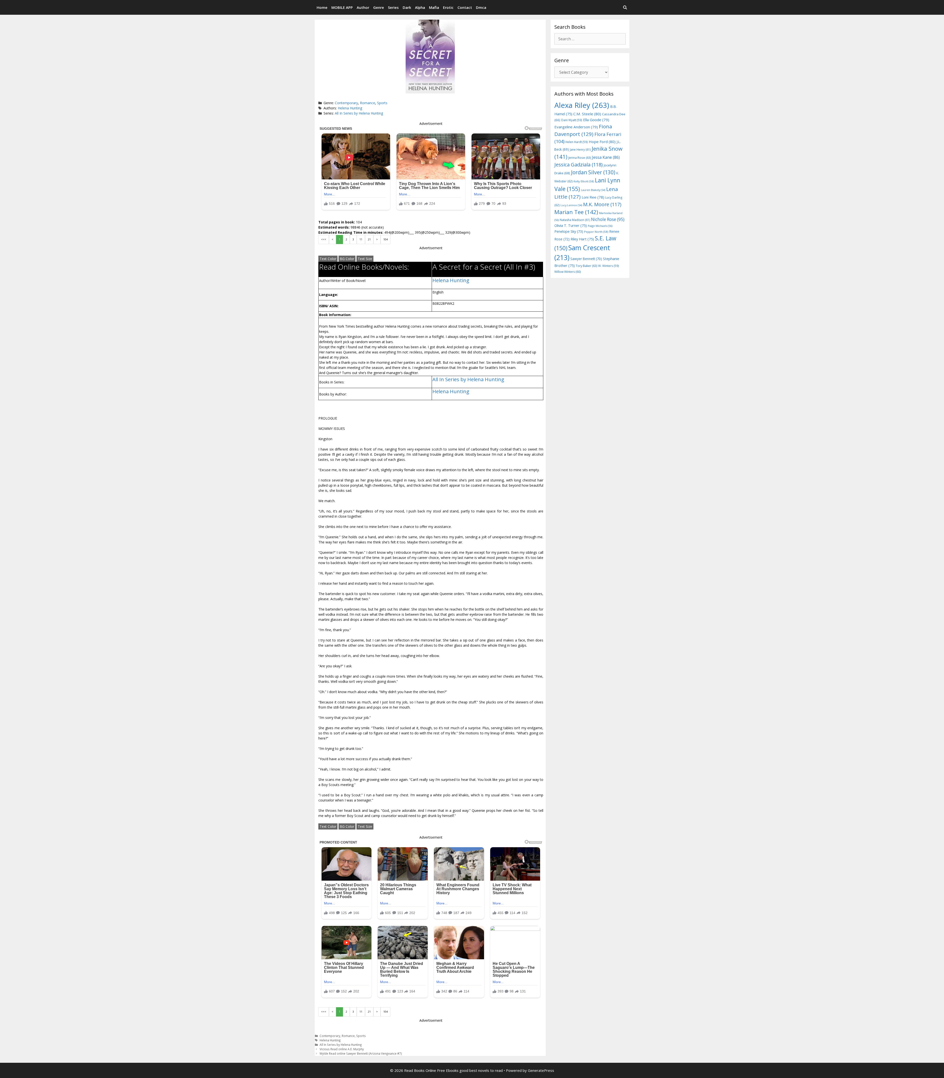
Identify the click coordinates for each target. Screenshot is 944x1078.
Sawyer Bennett (586, 258)
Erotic (448, 7)
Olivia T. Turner (570, 225)
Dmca (481, 7)
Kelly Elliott (584, 181)
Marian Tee (576, 212)
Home (322, 7)
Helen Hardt (576, 142)
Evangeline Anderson (576, 126)
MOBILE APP (342, 7)
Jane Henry (580, 149)
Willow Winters (567, 272)
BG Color (347, 258)
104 (385, 239)
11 (360, 239)
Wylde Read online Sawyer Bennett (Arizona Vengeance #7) (361, 1053)
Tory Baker (586, 266)
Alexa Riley (581, 105)
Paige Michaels (600, 226)
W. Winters (608, 266)
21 (369, 239)
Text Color (328, 258)
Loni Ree (593, 197)
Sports (382, 103)
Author (363, 7)
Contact (464, 7)
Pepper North (596, 231)
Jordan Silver (593, 172)
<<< (323, 239)
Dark (407, 7)
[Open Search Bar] (625, 7)
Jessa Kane (606, 157)
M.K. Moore (602, 204)
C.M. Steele (587, 113)
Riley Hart (582, 239)
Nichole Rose (607, 219)
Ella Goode (596, 119)
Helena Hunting (350, 108)
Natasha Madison (575, 220)
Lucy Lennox (571, 205)
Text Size (365, 258)
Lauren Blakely (593, 190)
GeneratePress (541, 1070)
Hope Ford (602, 141)
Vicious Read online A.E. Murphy (342, 1049)
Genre (378, 7)
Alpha (420, 7)
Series (393, 7)
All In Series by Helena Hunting (359, 113)
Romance (367, 103)
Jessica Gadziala (578, 164)
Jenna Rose (579, 158)
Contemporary (346, 103)
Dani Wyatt (571, 120)
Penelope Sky (568, 231)
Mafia (434, 7)
